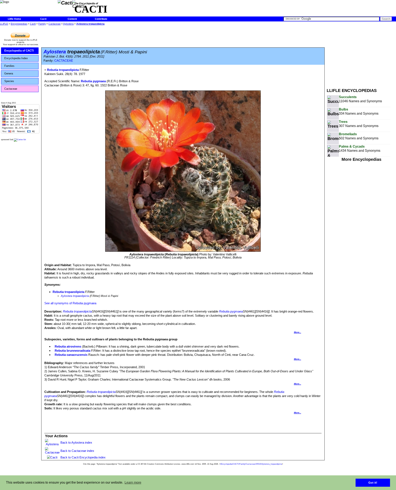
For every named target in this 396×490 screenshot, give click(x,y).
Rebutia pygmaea (93, 81)
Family (42, 23)
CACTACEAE (63, 60)
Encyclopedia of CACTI (19, 50)
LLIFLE (4, 23)
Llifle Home (14, 19)
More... (297, 332)
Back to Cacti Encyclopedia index (83, 457)
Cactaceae (54, 23)
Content (72, 19)
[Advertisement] (361, 55)
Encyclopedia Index (16, 58)
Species (9, 81)
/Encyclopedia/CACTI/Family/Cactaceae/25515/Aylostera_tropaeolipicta (251, 464)
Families (9, 65)
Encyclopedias (19, 23)
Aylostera (68, 23)
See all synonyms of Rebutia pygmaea (70, 303)
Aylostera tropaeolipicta (90, 23)
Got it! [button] (372, 482)
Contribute (101, 19)
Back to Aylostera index (76, 442)
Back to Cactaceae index (77, 450)
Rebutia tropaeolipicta (68, 292)
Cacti (43, 19)
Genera (8, 73)
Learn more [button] (133, 482)
